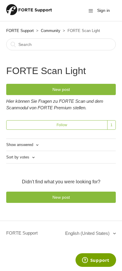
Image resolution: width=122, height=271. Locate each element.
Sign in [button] (103, 10)
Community (50, 30)
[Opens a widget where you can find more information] (95, 260)
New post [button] (61, 89)
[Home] (29, 13)
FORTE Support (20, 30)
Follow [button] (62, 125)
